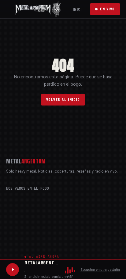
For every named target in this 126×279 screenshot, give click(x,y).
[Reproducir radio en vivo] (12, 269)
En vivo (107, 8)
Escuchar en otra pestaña (100, 269)
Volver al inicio (63, 99)
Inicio (78, 9)
